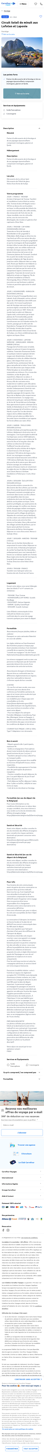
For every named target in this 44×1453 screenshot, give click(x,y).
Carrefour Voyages (9, 1172)
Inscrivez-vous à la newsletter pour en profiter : (19, 1120)
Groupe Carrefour (9, 1190)
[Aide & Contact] (41, 4)
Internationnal (7, 1178)
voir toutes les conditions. (29, 1238)
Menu (24, 4)
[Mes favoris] (35, 4)
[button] (22, 52)
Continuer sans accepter (27, 1379)
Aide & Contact (7, 1196)
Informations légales (10, 1184)
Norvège (7, 11)
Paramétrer (12, 1449)
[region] (22, 1414)
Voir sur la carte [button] (9, 34)
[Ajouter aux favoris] (41, 17)
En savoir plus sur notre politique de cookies (17, 1429)
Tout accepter (31, 1449)
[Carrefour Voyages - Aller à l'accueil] (8, 4)
